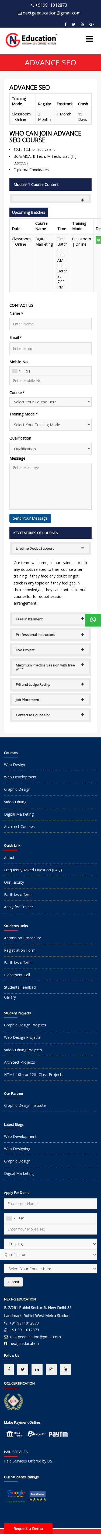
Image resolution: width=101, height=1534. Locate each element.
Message (17, 458)
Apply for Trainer (18, 906)
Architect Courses (19, 826)
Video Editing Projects (23, 1049)
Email (15, 337)
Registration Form (20, 950)
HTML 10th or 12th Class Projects (33, 1074)
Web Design (14, 764)
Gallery (10, 997)
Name (16, 313)
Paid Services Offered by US (28, 1461)
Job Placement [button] (27, 700)
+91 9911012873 (24, 1323)
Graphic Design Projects (25, 1024)
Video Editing (15, 801)
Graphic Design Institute (25, 1105)
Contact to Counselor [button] (33, 715)
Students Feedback (20, 987)
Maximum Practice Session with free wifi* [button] (45, 667)
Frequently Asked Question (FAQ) (33, 869)
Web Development (20, 776)
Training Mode (23, 414)
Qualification (20, 438)
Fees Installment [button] (29, 619)
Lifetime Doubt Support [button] (35, 548)
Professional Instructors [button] (35, 634)
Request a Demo (28, 1528)
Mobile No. (19, 361)
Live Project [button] (25, 650)
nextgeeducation (24, 1343)
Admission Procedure (22, 937)
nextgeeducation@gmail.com (52, 13)
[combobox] (16, 371)
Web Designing (17, 1148)
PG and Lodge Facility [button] (33, 684)
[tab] (50, 198)
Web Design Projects (22, 1037)
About (9, 857)
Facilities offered (18, 894)
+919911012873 (51, 5)
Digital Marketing (19, 814)
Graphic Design (17, 789)
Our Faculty (14, 882)
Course (17, 392)
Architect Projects (19, 1062)
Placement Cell (17, 974)
